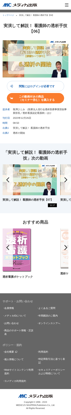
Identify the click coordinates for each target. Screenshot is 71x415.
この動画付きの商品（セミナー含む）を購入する (37, 98)
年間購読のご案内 (48, 315)
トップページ (8, 15)
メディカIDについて (15, 315)
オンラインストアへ (49, 323)
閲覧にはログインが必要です (37, 86)
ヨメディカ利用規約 (15, 381)
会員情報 (9, 308)
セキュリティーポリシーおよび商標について (51, 371)
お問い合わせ (11, 323)
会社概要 (9, 351)
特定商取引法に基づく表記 (51, 361)
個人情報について (14, 359)
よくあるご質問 (46, 308)
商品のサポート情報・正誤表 (18, 332)
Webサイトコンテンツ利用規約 (18, 371)
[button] (8, 179)
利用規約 (43, 351)
